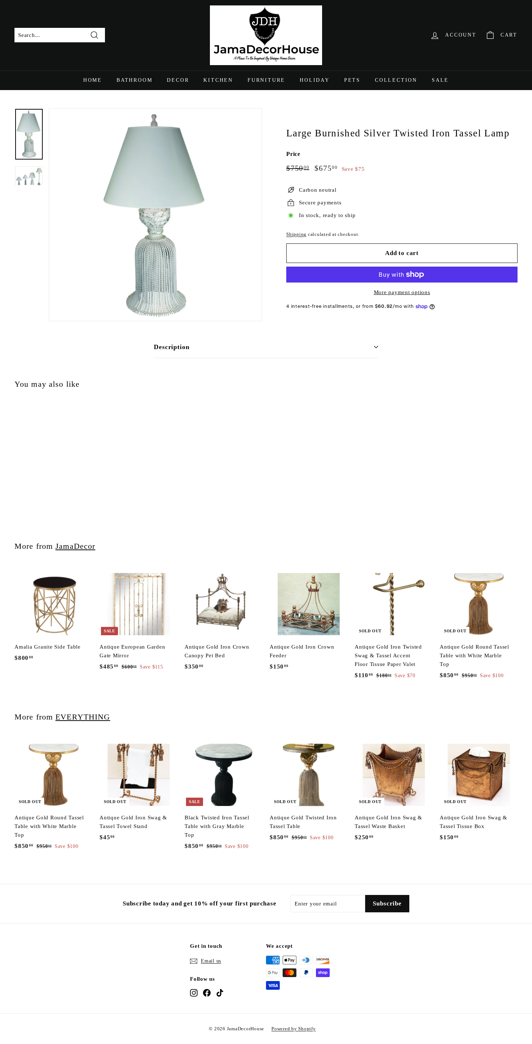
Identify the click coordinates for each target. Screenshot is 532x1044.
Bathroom (134, 80)
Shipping (296, 234)
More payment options (402, 292)
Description (172, 347)
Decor (178, 80)
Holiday (315, 80)
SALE (440, 80)
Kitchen (218, 80)
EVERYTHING (82, 716)
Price (293, 154)
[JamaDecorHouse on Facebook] (207, 993)
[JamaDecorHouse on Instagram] (194, 993)
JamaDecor (75, 546)
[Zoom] (155, 215)
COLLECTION (396, 80)
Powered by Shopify (293, 1028)
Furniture (266, 80)
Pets (352, 80)
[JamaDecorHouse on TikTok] (220, 993)
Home (92, 80)
